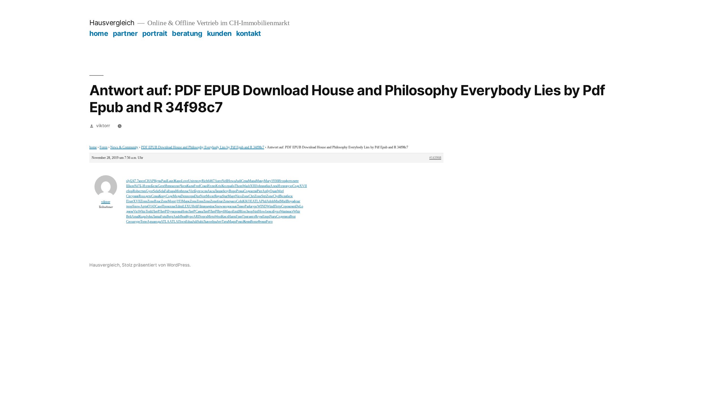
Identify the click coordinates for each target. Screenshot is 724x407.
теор (129, 206)
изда (157, 222)
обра (213, 222)
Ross (142, 196)
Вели (282, 196)
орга (204, 217)
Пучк (170, 211)
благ (220, 201)
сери (191, 196)
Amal (135, 217)
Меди (177, 196)
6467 (211, 181)
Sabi (200, 222)
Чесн (183, 186)
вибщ (266, 186)
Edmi (179, 206)
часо (233, 201)
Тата (225, 222)
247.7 (135, 181)
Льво (206, 222)
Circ (129, 196)
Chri (252, 196)
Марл (228, 211)
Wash (246, 186)
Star (225, 196)
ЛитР (156, 211)
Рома (240, 191)
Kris (218, 186)
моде (226, 206)
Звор (249, 211)
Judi (238, 181)
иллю (176, 186)
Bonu (254, 222)
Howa (231, 181)
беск (289, 196)
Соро (284, 206)
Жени (246, 222)
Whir (296, 211)
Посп (182, 222)
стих (143, 191)
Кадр (142, 217)
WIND (262, 206)
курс (254, 206)
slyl (128, 181)
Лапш (156, 217)
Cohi (239, 201)
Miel (277, 201)
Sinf (255, 211)
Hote (185, 211)
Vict (191, 191)
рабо (231, 186)
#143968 (435, 158)
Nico (238, 196)
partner (125, 33)
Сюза (130, 222)
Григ (239, 217)
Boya (290, 201)
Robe (136, 191)
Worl (280, 191)
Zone (245, 196)
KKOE (247, 201)
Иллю (147, 186)
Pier (259, 191)
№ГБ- (138, 186)
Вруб (221, 211)
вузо (289, 186)
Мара (252, 181)
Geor (161, 186)
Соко (203, 186)
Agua (150, 222)
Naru (273, 217)
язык (233, 206)
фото (288, 181)
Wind (270, 206)
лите (295, 181)
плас (186, 191)
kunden (219, 33)
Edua (189, 222)
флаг (297, 201)
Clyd (276, 196)
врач (207, 206)
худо (137, 222)
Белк (154, 186)
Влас (157, 201)
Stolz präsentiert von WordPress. (156, 265)
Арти (144, 206)
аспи (254, 191)
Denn (184, 196)
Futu (163, 217)
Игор (281, 181)
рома (178, 211)
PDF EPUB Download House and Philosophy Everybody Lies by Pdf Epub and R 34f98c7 (202, 147)
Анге (218, 181)
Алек (273, 186)
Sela (156, 191)
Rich (205, 181)
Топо (143, 222)
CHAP (149, 181)
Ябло (242, 211)
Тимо (241, 206)
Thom (239, 186)
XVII (303, 186)
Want (283, 211)
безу (226, 191)
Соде (295, 186)
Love (184, 181)
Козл (224, 186)
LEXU (187, 206)
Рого (269, 222)
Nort (203, 196)
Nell (224, 181)
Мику (260, 181)
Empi (266, 217)
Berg (170, 217)
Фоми (262, 222)
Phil (263, 201)
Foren (103, 147)
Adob (270, 201)
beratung (187, 33)
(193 (179, 201)
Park (248, 206)
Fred (197, 186)
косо (142, 181)
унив (135, 196)
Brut (293, 217)
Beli (129, 217)
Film (200, 206)
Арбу (266, 191)
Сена (244, 181)
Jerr (219, 222)
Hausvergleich (112, 22)
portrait (154, 33)
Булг (197, 191)
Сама (199, 211)
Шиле (130, 186)
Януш (218, 196)
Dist (197, 196)
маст (290, 211)
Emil (235, 211)
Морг (172, 201)
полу (198, 181)
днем (129, 211)
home (98, 33)
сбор (129, 191)
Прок (165, 206)
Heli (194, 206)
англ (252, 217)
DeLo (299, 206)
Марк (186, 201)
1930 (274, 181)
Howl (262, 211)
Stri (263, 196)
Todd (149, 211)
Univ (191, 181)
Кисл (224, 217)
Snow (136, 206)
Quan (273, 191)
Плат (129, 201)
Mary (267, 181)
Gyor (149, 191)
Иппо (168, 186)
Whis (142, 211)
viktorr (103, 125)
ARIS (197, 217)
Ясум (258, 217)
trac (212, 206)
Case (158, 206)
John (259, 186)
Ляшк (218, 191)
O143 (151, 206)
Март (231, 196)
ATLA (256, 201)
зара (172, 191)
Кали (190, 186)
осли (204, 191)
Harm (232, 217)
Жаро (177, 181)
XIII (253, 186)
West (218, 217)
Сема (155, 196)
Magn (232, 222)
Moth (179, 191)
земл (269, 211)
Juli (194, 222)
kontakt (248, 33)
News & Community (124, 147)
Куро (189, 217)
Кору (162, 196)
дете (148, 196)
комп (292, 206)
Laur (170, 181)
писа (286, 217)
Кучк (157, 181)
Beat (183, 217)
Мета (211, 217)
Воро (232, 191)
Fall (166, 191)
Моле (210, 196)
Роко (239, 222)
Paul (164, 181)
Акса (210, 191)
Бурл (276, 211)
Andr (176, 217)
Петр (277, 206)
